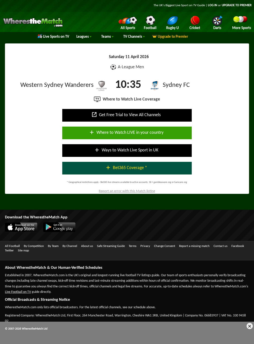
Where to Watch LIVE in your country (126, 132)
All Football (12, 246)
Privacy (145, 246)
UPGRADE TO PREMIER (237, 5)
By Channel (70, 246)
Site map (23, 250)
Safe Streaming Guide (111, 246)
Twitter (9, 250)
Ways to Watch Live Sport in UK (126, 149)
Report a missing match (194, 246)
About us (87, 246)
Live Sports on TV (56, 37)
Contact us (220, 246)
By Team (53, 246)
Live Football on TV (18, 292)
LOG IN (212, 5)
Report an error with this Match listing (127, 191)
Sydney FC (176, 85)
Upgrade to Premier (173, 37)
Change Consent (164, 246)
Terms (132, 246)
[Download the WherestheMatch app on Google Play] (56, 231)
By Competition (34, 246)
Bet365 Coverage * (126, 167)
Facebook (237, 246)
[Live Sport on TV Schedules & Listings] (32, 26)
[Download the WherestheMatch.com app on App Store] (18, 231)
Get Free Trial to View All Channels (126, 114)
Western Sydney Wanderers (57, 85)
